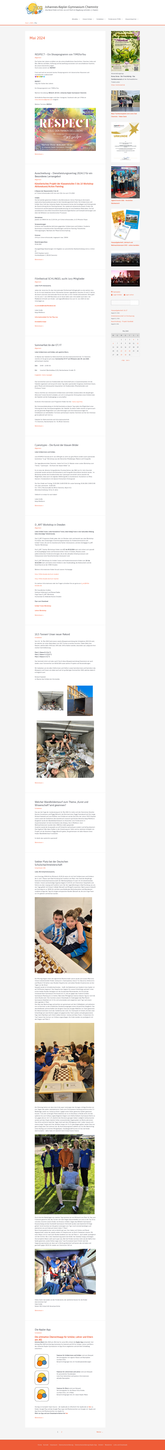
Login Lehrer (129, 295)
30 (125, 355)
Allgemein (38, 57)
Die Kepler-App (43, 1329)
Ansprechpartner (131, 19)
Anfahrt (100, 1445)
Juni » (128, 360)
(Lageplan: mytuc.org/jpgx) (43, 375)
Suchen (135, 302)
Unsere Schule (87, 19)
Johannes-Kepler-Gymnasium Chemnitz (71, 7)
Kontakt (46, 1445)
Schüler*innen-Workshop (43, 606)
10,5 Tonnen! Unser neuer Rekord (52, 634)
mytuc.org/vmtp (77, 401)
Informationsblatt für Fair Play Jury (46, 317)
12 (137, 343)
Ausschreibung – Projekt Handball (122, 321)
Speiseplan (116, 292)
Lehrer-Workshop (40, 610)
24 (129, 351)
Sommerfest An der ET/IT (48, 345)
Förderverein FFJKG (114, 19)
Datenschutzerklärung (66, 1445)
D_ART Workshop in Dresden (50, 524)
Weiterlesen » (39, 154)
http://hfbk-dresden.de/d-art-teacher (47, 579)
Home (40, 1445)
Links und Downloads (120, 1445)
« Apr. (123, 360)
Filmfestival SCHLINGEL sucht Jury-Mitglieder (60, 278)
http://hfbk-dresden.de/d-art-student (47, 574)
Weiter (100, 1432)
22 (121, 351)
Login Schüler (117, 295)
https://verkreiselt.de (118, 85)
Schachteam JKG (40, 868)
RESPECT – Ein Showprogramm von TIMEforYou (60, 54)
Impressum (53, 1445)
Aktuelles (75, 19)
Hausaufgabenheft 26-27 (119, 310)
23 (125, 351)
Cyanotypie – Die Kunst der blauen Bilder (56, 445)
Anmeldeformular (40, 321)
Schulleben (100, 19)
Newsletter (108, 1445)
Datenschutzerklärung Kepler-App (86, 1445)
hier (90, 1407)
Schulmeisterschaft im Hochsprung (122, 316)
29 (121, 355)
